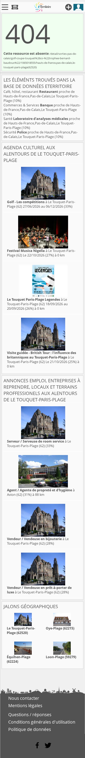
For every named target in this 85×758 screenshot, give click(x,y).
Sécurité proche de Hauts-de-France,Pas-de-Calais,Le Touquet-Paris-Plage (41, 134)
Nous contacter (23, 698)
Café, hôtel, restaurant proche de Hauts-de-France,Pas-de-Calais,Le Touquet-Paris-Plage (41, 96)
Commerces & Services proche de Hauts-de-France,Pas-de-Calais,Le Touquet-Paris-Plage (42, 107)
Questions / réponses (29, 714)
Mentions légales (25, 705)
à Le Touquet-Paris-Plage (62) (37, 301)
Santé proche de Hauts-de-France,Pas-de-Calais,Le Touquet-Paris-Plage (42, 123)
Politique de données (29, 729)
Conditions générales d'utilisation (41, 722)
